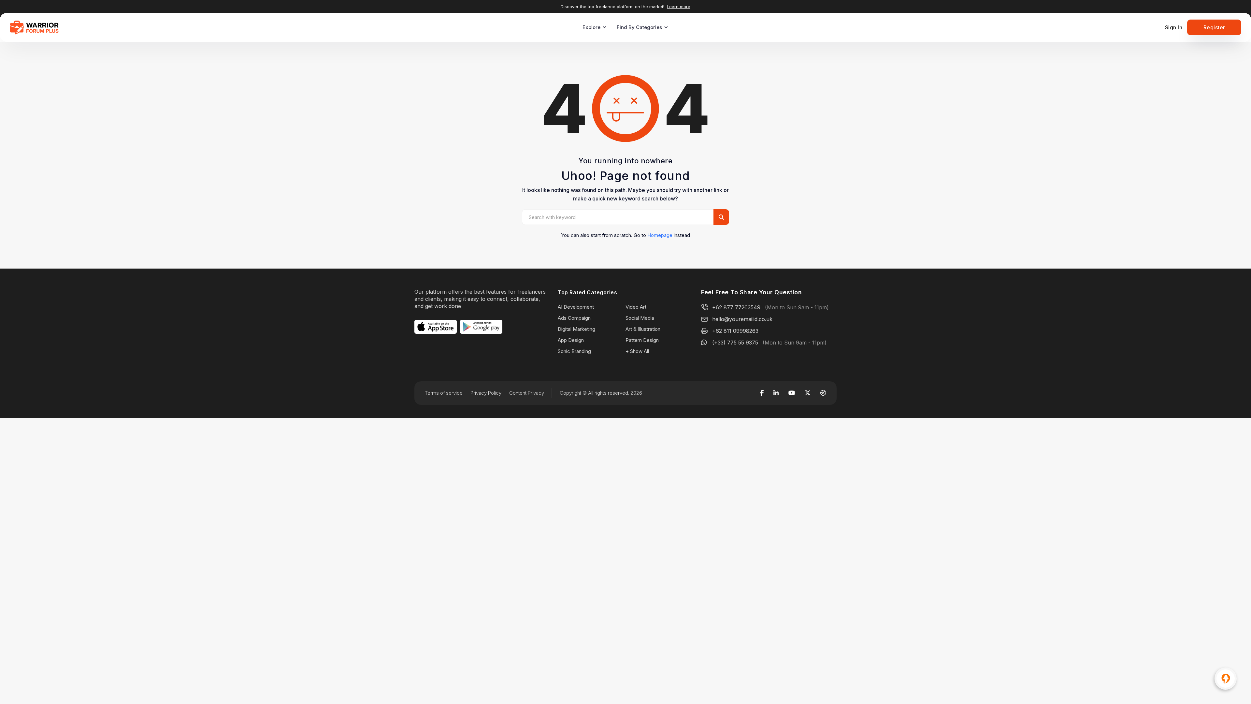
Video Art (636, 307)
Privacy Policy (485, 393)
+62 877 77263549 (736, 307)
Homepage (659, 235)
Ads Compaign (574, 318)
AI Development (576, 307)
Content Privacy (526, 393)
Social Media (640, 318)
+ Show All (637, 351)
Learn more (678, 6)
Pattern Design (642, 340)
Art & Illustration (643, 329)
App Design (571, 340)
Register (1214, 27)
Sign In (1174, 27)
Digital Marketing (576, 329)
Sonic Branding (574, 351)
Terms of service (444, 393)
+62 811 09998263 (735, 331)
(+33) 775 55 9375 (735, 342)
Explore (591, 27)
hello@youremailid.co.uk (742, 319)
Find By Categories (639, 27)
